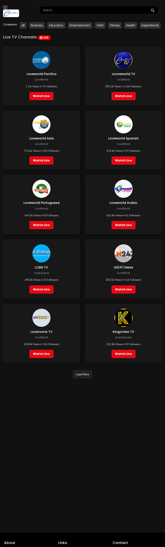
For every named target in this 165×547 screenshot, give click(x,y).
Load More (82, 374)
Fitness (115, 25)
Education (56, 25)
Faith (100, 25)
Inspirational (150, 25)
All (23, 25)
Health (130, 25)
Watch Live (41, 96)
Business (37, 25)
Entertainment (80, 25)
